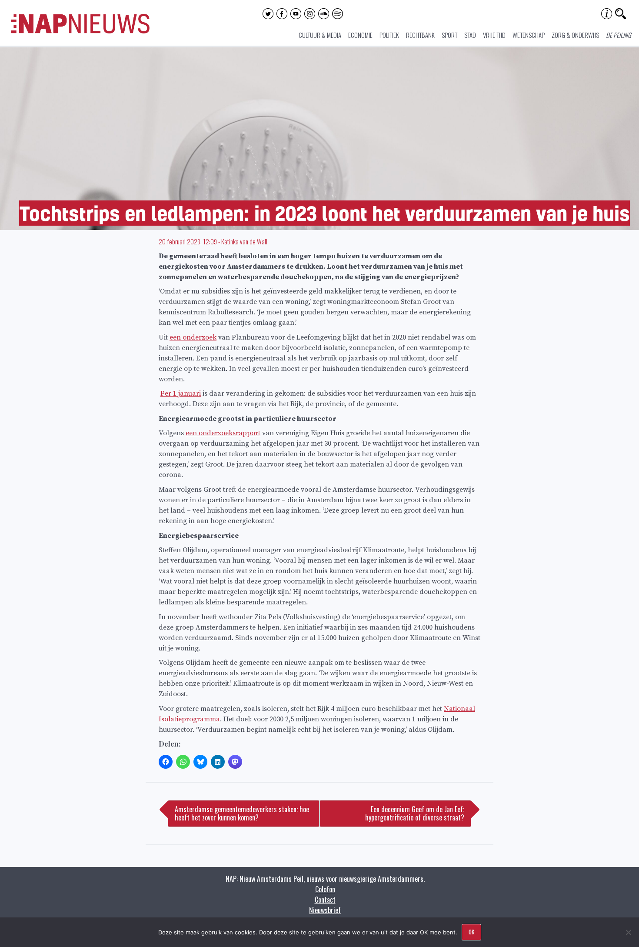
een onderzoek (193, 337)
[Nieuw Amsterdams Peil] (80, 31)
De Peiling (618, 35)
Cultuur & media (320, 35)
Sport (449, 35)
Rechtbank (420, 35)
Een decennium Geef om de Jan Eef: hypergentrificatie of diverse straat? (414, 813)
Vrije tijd (494, 35)
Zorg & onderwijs (575, 35)
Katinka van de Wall (244, 241)
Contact (325, 899)
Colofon (325, 889)
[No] (628, 932)
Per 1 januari (180, 393)
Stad (470, 35)
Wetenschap (529, 35)
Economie (360, 35)
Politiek (389, 35)
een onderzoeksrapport (223, 433)
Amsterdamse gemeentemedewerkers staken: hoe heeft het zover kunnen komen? (242, 813)
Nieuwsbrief (325, 910)
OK (471, 931)
